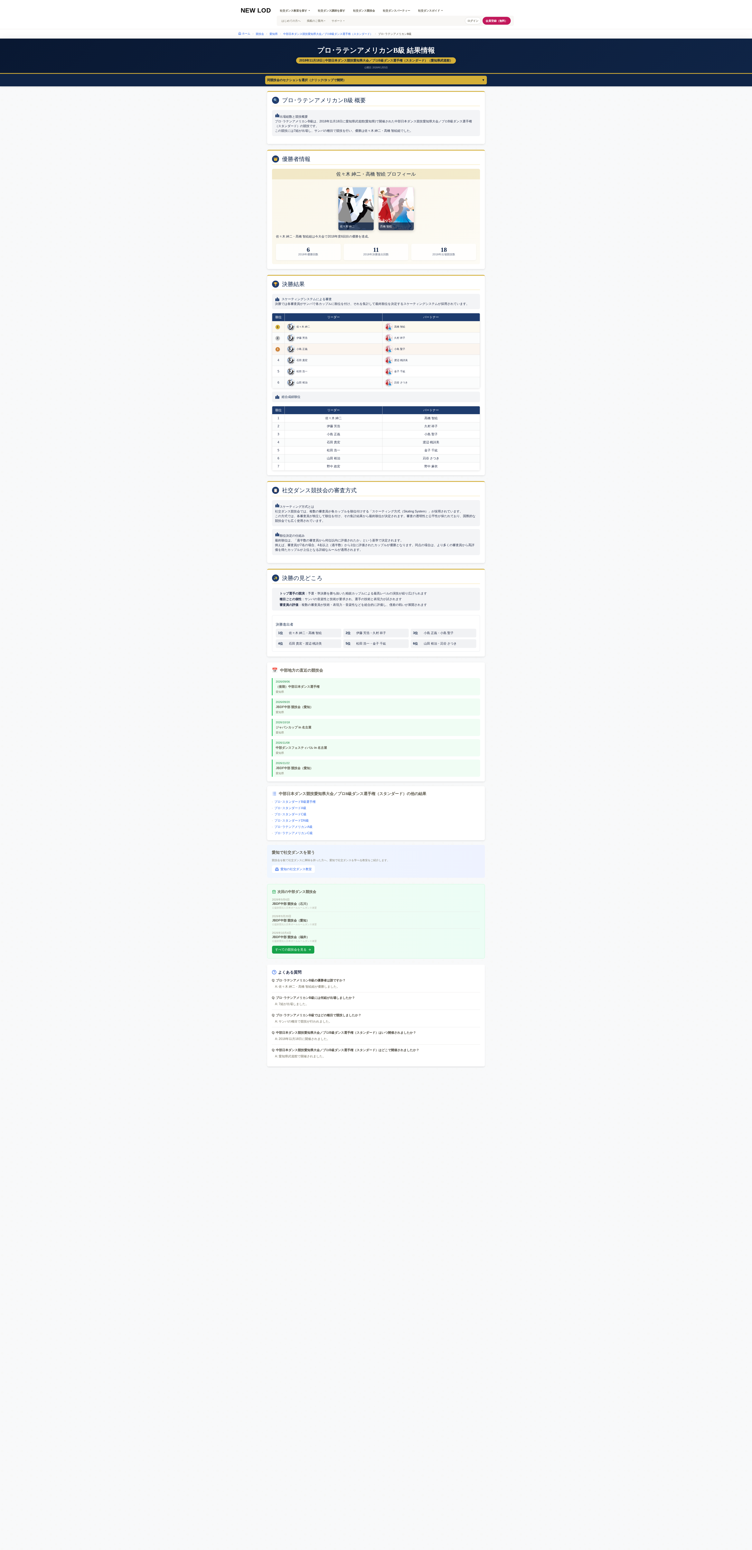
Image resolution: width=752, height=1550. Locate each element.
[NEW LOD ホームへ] (256, 10)
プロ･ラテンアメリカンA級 (292, 826)
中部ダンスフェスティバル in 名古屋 (301, 747)
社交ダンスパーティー (396, 10)
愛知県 (273, 34)
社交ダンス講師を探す (331, 10)
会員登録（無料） (497, 21)
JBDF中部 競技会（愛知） (294, 707)
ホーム (246, 33)
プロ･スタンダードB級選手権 (294, 801)
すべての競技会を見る (290, 949)
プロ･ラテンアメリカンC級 (292, 833)
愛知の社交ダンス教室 (296, 869)
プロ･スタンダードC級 (289, 814)
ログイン (472, 21)
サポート (337, 21)
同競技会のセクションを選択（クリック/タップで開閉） (376, 80)
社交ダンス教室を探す (293, 10)
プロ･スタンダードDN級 (290, 820)
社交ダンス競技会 (364, 10)
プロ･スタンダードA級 (289, 808)
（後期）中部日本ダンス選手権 (298, 686)
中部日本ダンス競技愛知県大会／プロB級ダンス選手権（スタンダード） (328, 34)
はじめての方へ (291, 21)
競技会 (260, 34)
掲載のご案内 (315, 21)
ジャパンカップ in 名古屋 (293, 727)
